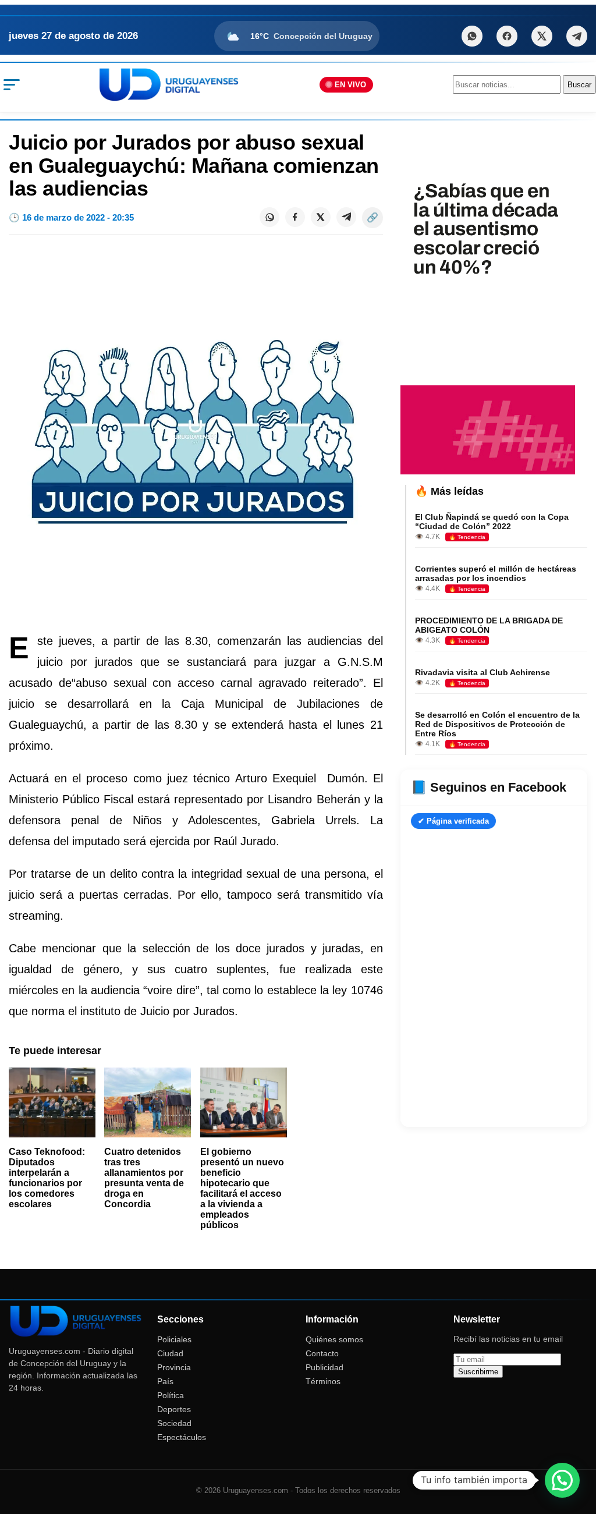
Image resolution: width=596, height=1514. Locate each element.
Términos (323, 1381)
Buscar (579, 84)
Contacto (322, 1353)
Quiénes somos (334, 1339)
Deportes (174, 1409)
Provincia (174, 1367)
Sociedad (174, 1423)
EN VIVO (350, 84)
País (165, 1381)
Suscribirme (478, 1371)
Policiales (174, 1339)
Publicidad (324, 1367)
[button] (562, 1480)
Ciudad (170, 1353)
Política (170, 1395)
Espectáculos (181, 1437)
